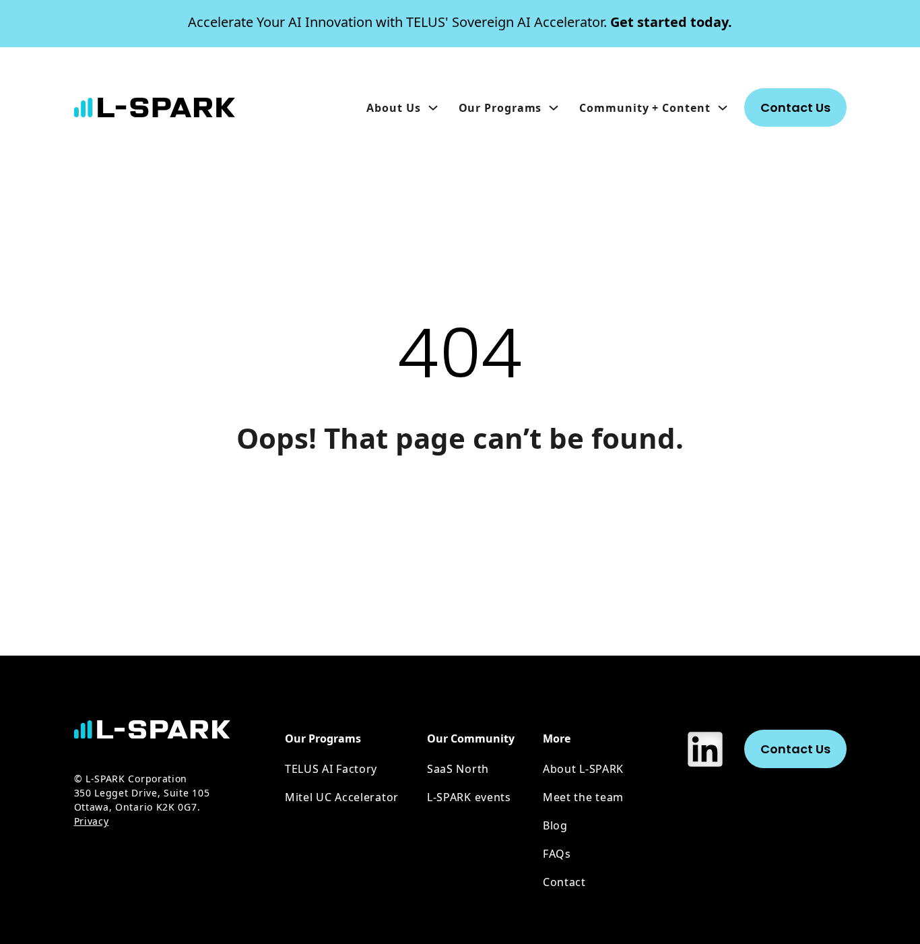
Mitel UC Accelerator (342, 797)
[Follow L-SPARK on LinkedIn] (705, 749)
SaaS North (458, 768)
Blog (555, 825)
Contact (564, 882)
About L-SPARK (583, 768)
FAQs (557, 853)
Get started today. (460, 22)
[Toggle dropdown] (433, 107)
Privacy (91, 821)
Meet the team (583, 797)
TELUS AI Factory (331, 768)
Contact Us (795, 107)
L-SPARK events (469, 797)
